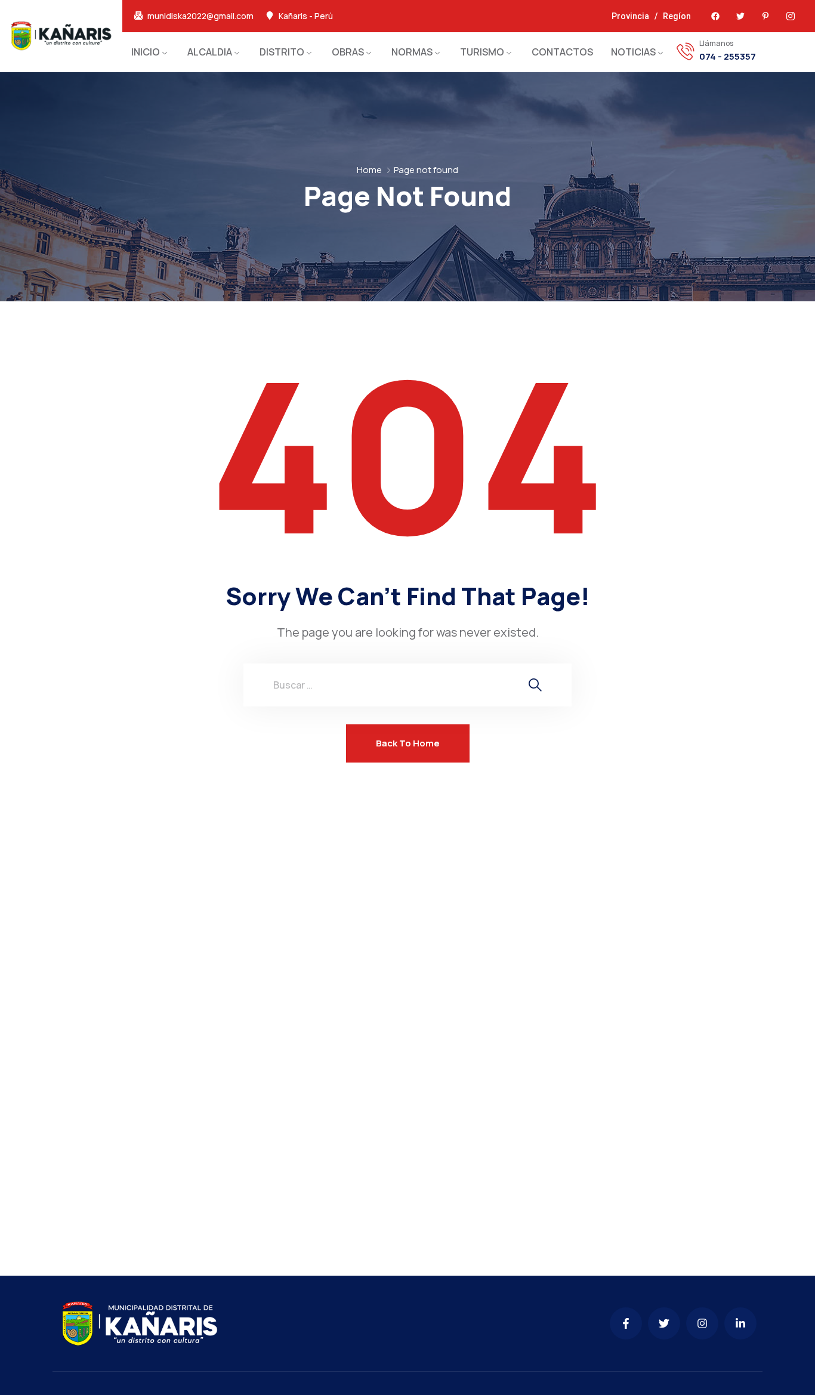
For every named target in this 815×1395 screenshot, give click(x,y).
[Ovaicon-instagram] (790, 16)
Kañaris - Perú (306, 16)
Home (369, 169)
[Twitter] (740, 16)
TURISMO (482, 51)
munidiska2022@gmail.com (200, 16)
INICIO (145, 51)
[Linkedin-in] (740, 1323)
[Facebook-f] (626, 1323)
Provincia (630, 16)
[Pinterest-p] (765, 16)
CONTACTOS (562, 51)
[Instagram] (702, 1323)
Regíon (677, 16)
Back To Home (408, 743)
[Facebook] (715, 16)
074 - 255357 (727, 57)
